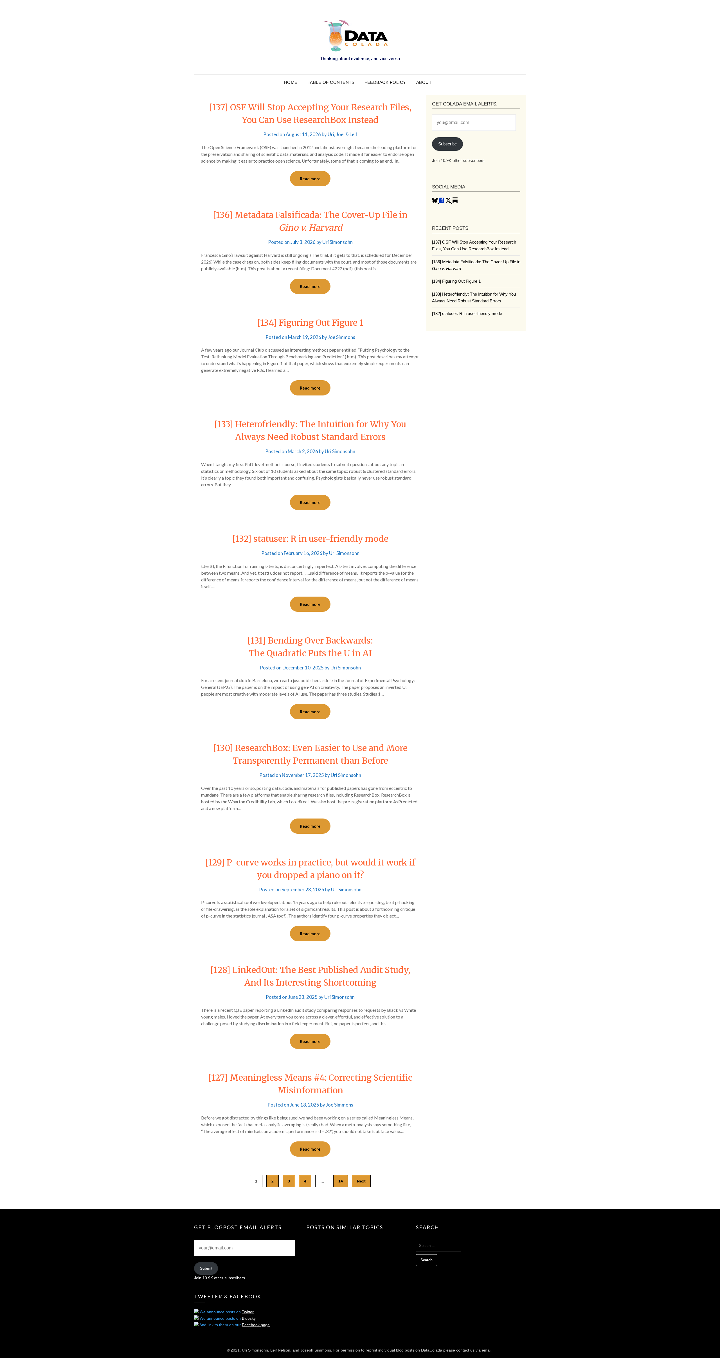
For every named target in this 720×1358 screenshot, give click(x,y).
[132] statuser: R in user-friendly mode (310, 538)
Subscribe (447, 143)
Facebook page (256, 1325)
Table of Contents (331, 82)
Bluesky (249, 1318)
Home (291, 82)
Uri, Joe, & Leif (342, 134)
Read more (310, 178)
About (424, 82)
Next (361, 1181)
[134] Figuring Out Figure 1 (310, 322)
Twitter (248, 1312)
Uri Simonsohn (337, 242)
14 (340, 1181)
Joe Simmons (341, 337)
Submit (206, 1268)
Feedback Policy (385, 82)
